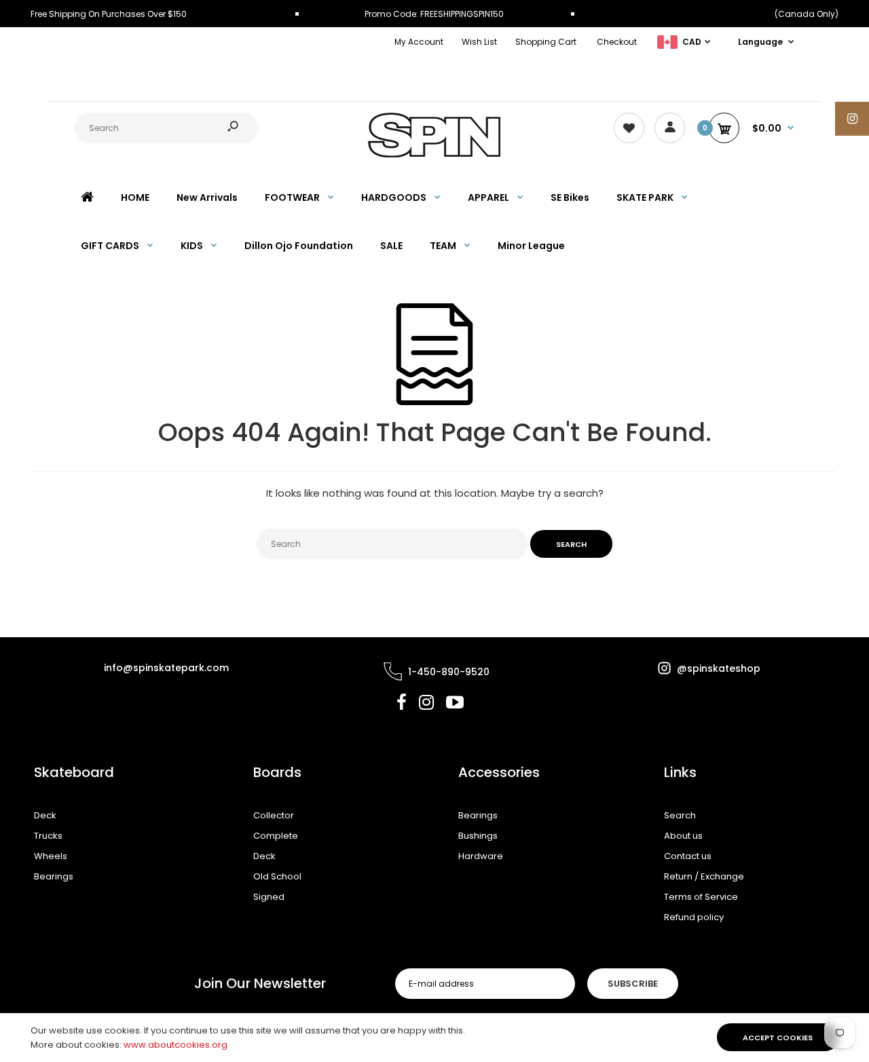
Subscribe (633, 983)
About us (683, 835)
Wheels (50, 856)
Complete (275, 835)
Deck (45, 815)
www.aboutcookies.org (175, 1044)
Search (680, 815)
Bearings (53, 876)
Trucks (48, 835)
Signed (268, 896)
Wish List (479, 42)
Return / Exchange (704, 876)
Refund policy (694, 917)
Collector (273, 815)
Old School (277, 876)
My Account (418, 42)
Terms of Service (701, 896)
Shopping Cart (545, 42)
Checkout (617, 42)
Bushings (478, 835)
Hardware (480, 856)
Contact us (687, 856)
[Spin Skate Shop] (434, 154)
